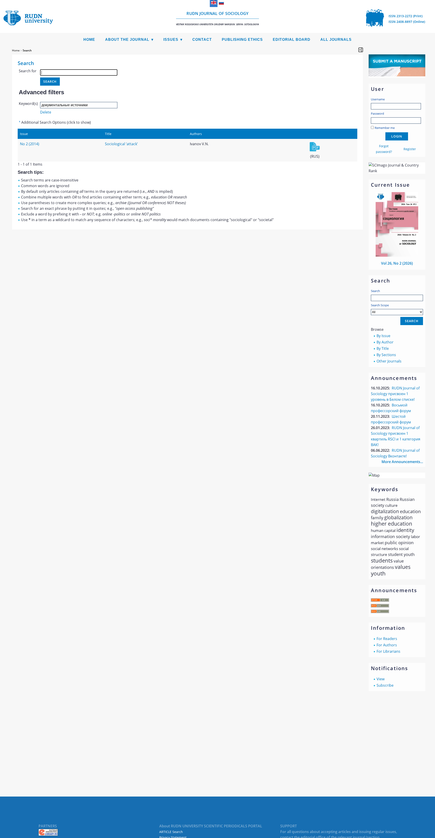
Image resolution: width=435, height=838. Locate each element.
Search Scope (380, 305)
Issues (170, 39)
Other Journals (389, 361)
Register (410, 149)
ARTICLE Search (171, 832)
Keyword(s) (28, 103)
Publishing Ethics (242, 39)
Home (89, 39)
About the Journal (127, 39)
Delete (45, 112)
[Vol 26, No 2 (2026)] (397, 255)
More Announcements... (402, 461)
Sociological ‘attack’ (121, 143)
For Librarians (388, 651)
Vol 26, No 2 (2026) (397, 263)
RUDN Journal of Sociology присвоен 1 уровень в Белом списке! (395, 394)
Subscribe (385, 685)
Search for (27, 70)
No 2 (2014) (29, 143)
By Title (383, 348)
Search (375, 291)
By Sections (386, 354)
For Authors (387, 644)
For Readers (387, 638)
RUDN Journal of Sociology (217, 18)
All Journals (336, 39)
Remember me (385, 128)
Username (378, 99)
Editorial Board (291, 39)
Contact (202, 39)
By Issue (383, 335)
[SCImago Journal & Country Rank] (397, 170)
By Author (385, 342)
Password (377, 113)
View (380, 678)
